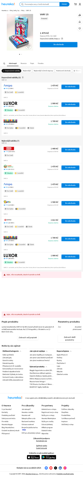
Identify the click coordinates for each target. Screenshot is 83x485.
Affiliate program (47, 427)
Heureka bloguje (7, 424)
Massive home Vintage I (37, 382)
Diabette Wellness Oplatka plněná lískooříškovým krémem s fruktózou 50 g (41, 376)
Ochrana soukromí (28, 424)
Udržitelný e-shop (67, 424)
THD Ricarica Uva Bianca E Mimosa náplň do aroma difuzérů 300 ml (41, 384)
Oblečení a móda (62, 374)
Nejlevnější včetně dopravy (43, 71)
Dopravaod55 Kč (53, 205)
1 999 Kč (54, 103)
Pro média (5, 421)
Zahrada (59, 369)
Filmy (22, 11)
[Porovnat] (79, 15)
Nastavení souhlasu (28, 421)
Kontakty (5, 412)
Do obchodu (70, 86)
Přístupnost (6, 433)
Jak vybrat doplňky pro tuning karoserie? (41, 355)
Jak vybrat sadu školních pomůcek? (41, 358)
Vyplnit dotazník (41, 448)
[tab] (12, 63)
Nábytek (59, 372)
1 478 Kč (54, 166)
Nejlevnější (27, 71)
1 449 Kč (54, 148)
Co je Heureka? (7, 409)
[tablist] (36, 63)
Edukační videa (46, 430)
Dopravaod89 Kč (53, 152)
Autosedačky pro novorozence (12, 369)
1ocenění (20, 92)
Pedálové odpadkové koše (11, 372)
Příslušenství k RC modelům (11, 366)
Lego (58, 366)
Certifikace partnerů (68, 418)
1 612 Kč (54, 220)
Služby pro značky (47, 421)
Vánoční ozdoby (7, 360)
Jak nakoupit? (26, 409)
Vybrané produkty (37, 366)
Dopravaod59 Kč (53, 88)
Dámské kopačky (8, 363)
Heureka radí (26, 415)
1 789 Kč (54, 121)
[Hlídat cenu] (79, 22)
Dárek (32, 128)
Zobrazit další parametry (70, 338)
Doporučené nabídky (12, 71)
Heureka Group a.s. (32, 474)
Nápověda (45, 433)
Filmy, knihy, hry (14, 11)
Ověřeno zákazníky (67, 409)
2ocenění (21, 110)
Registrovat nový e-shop (50, 412)
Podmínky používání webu (65, 474)
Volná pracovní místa (8, 418)
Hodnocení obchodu (63, 71)
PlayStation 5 (61, 363)
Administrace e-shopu (49, 409)
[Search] (4, 63)
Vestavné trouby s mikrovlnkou (12, 377)
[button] (12, 63)
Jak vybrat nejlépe (37, 351)
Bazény (59, 360)
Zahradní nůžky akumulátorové (12, 380)
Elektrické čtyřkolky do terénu (12, 374)
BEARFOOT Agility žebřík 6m (39, 387)
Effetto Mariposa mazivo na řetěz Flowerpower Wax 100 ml (41, 379)
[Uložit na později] (79, 28)
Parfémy (59, 358)
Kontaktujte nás (41, 441)
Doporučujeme (63, 351)
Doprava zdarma (53, 106)
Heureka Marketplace (49, 418)
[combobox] (39, 4)
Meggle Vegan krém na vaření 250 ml (41, 370)
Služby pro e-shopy (48, 415)
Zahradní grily (7, 358)
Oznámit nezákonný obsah (10, 430)
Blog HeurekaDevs (8, 427)
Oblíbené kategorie (10, 351)
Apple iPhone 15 (62, 355)
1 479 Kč (54, 85)
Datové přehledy (47, 424)
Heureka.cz (5, 11)
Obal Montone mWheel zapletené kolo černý (41, 373)
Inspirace (64, 421)
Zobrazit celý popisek (28, 337)
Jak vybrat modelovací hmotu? (40, 360)
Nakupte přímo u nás (28, 418)
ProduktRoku (65, 415)
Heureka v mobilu (27, 412)
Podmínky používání (8, 415)
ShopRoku (64, 412)
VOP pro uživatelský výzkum (31, 433)
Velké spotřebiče (8, 355)
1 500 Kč (54, 202)
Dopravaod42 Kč (53, 169)
